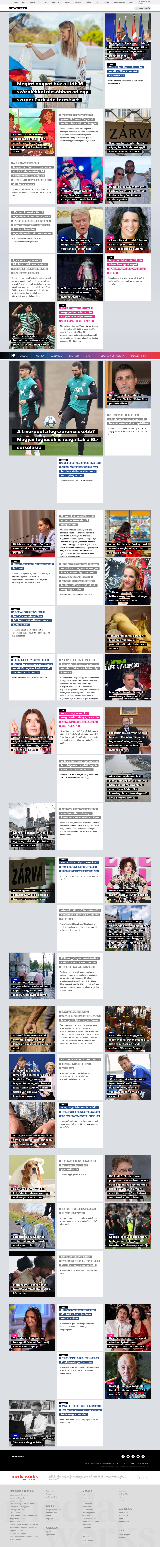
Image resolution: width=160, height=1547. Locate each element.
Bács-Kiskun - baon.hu (19, 1495)
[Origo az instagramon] (133, 1456)
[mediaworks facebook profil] (139, 1477)
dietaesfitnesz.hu (89, 1519)
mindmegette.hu (88, 1513)
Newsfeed (55, 2)
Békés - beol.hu (16, 1501)
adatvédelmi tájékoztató (92, 1463)
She (97, 2)
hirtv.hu (49, 1516)
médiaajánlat (144, 1463)
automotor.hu (87, 1498)
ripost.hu (122, 1491)
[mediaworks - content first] (25, 1478)
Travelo (78, 2)
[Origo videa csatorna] (138, 1456)
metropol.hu (123, 1494)
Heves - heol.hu (16, 1522)
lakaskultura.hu (88, 1501)
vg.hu (48, 1532)
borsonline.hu (87, 1540)
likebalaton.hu (88, 1507)
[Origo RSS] (143, 1456)
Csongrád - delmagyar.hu (20, 1507)
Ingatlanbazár (119, 2)
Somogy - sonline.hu (18, 1533)
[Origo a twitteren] (128, 1456)
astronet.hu (87, 1495)
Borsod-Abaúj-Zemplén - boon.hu (23, 1504)
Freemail (67, 2)
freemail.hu (123, 1513)
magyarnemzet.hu (53, 1510)
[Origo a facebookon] (123, 1456)
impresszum (134, 1463)
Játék (131, 2)
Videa (45, 2)
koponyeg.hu (124, 1516)
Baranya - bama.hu (17, 1498)
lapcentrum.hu (124, 1522)
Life (23, 2)
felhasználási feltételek (110, 1463)
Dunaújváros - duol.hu (19, 1510)
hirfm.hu (122, 1538)
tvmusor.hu (86, 1528)
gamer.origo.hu (88, 1504)
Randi (107, 2)
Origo (16, 2)
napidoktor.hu (87, 1510)
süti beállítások (124, 1463)
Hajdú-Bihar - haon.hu (19, 1519)
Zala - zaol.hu (51, 1497)
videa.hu (122, 1519)
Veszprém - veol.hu (54, 1494)
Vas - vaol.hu (51, 1491)
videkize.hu (86, 1525)
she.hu (121, 1500)
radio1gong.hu (124, 1535)
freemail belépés (143, 8)
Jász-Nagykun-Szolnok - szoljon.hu (24, 1525)
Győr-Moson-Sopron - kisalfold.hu (23, 1516)
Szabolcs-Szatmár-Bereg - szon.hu (24, 1536)
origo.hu (49, 1519)
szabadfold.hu (51, 1513)
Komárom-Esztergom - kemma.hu (23, 1528)
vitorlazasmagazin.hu (90, 1522)
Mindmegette (34, 2)
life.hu (121, 1497)
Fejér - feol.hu (15, 1513)
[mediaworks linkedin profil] (145, 1477)
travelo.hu (86, 1516)
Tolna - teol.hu (15, 1539)
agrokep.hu (50, 1535)
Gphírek (88, 2)
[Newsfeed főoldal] (18, 1456)
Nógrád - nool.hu (16, 1531)
